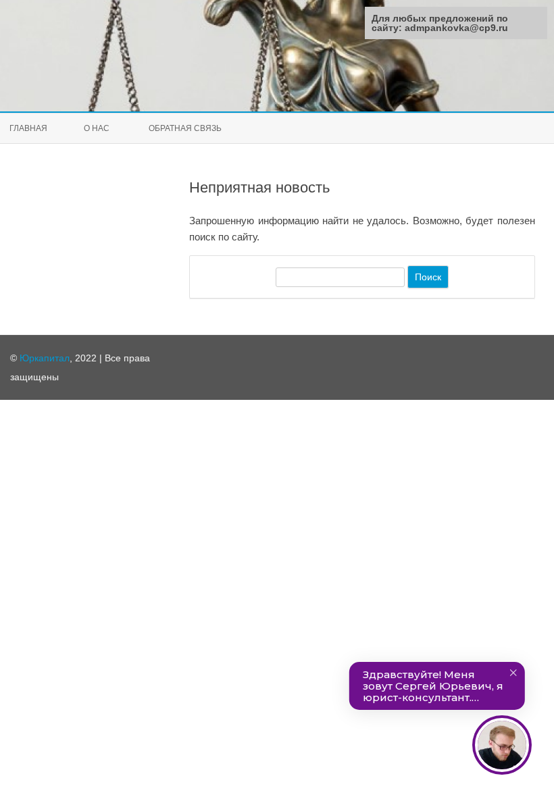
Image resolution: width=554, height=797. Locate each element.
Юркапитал (45, 358)
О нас (96, 128)
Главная (28, 128)
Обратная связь (185, 128)
